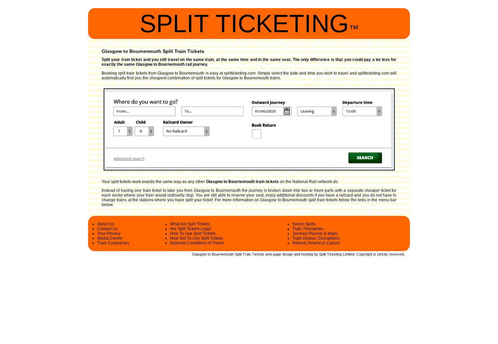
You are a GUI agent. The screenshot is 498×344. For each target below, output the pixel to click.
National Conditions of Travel (197, 243)
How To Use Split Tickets (192, 233)
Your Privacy (108, 233)
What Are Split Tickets (190, 224)
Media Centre (109, 238)
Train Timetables (307, 228)
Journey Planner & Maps (315, 233)
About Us (105, 224)
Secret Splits (303, 224)
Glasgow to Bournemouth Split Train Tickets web (232, 254)
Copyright (364, 254)
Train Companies (113, 243)
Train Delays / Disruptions (316, 238)
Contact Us (107, 228)
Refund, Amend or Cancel (316, 243)
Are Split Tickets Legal (190, 228)
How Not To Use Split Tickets (196, 238)
